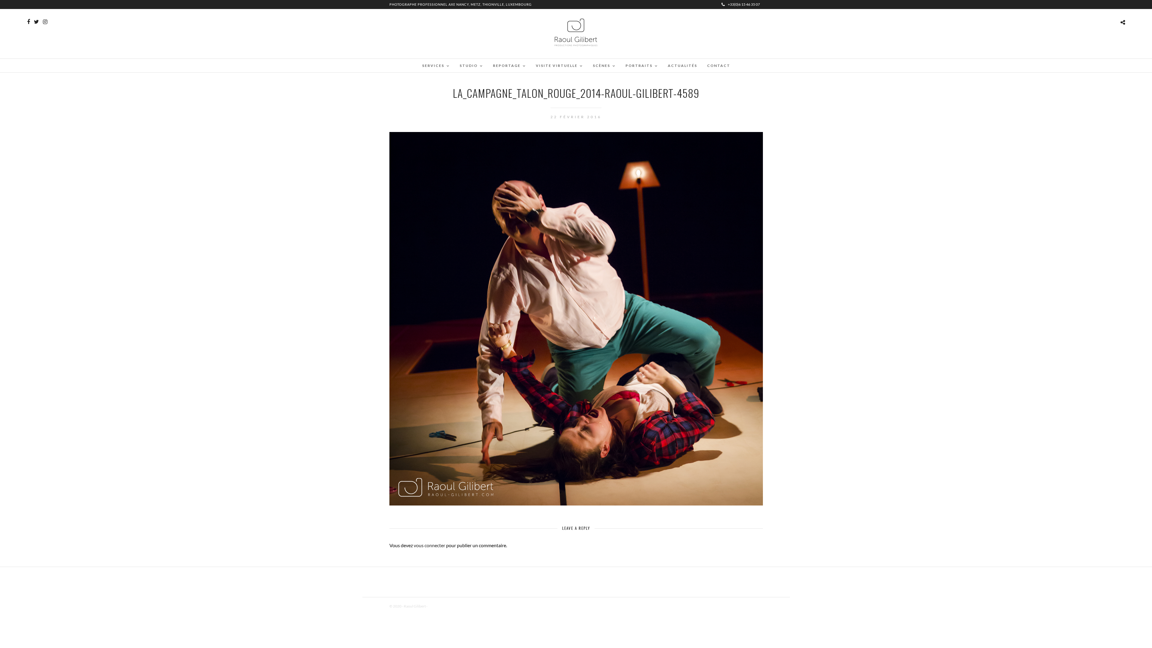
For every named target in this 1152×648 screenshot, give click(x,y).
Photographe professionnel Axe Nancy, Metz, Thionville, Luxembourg (460, 4)
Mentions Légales (441, 606)
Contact (718, 65)
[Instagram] (45, 22)
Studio (469, 65)
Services (433, 65)
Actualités (682, 65)
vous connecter (429, 545)
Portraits (639, 65)
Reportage (506, 65)
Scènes (601, 65)
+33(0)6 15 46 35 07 (744, 4)
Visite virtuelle (557, 65)
